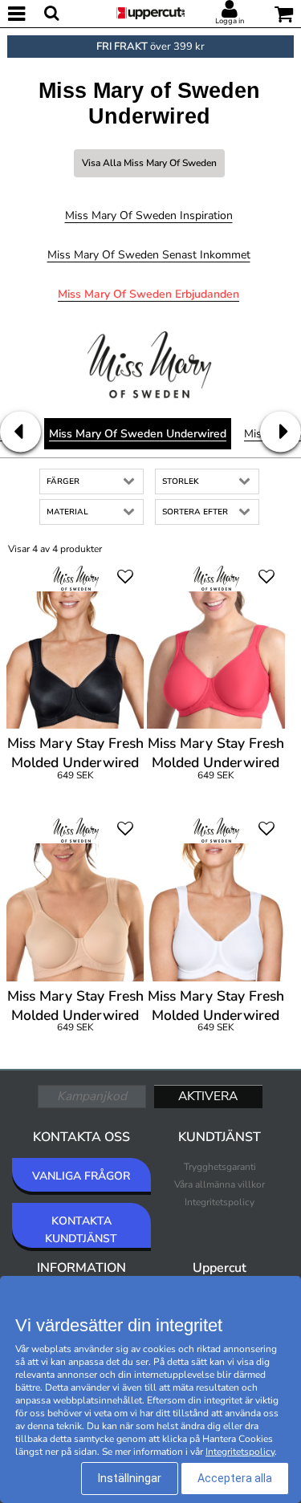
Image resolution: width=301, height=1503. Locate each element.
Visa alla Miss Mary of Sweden (149, 162)
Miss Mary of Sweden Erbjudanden (148, 294)
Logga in (229, 21)
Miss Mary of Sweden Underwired (137, 433)
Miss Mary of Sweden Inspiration (149, 215)
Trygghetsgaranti (220, 1166)
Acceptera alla (234, 1478)
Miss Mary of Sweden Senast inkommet (148, 254)
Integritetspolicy (219, 1202)
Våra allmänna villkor (219, 1184)
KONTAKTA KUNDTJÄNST (81, 1229)
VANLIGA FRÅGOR (81, 1176)
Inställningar (129, 1478)
